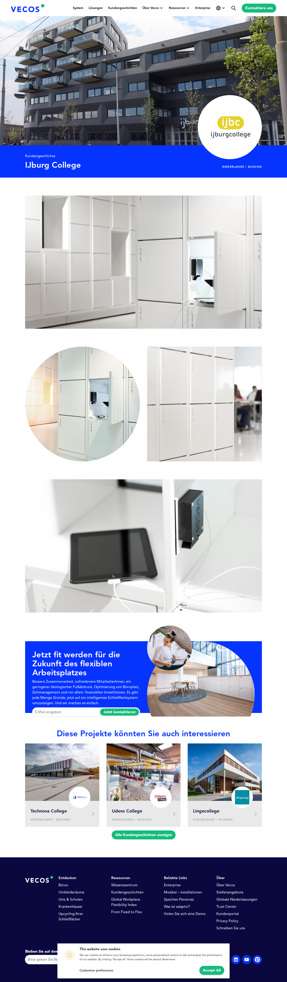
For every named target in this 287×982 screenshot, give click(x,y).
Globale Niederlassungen (236, 899)
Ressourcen (177, 8)
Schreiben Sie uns (230, 928)
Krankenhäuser (71, 906)
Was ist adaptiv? (177, 906)
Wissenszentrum (124, 885)
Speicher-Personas (179, 899)
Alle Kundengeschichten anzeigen (143, 835)
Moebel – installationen (183, 892)
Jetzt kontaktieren (119, 712)
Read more (168, 959)
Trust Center (226, 906)
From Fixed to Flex (126, 912)
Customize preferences (96, 970)
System (78, 8)
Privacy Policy (227, 921)
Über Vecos (150, 8)
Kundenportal (227, 914)
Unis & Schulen (71, 899)
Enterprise (202, 8)
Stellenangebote (230, 892)
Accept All (212, 970)
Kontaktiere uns (259, 8)
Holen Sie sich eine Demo (185, 914)
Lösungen (96, 8)
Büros (63, 885)
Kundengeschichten (122, 8)
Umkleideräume (71, 892)
